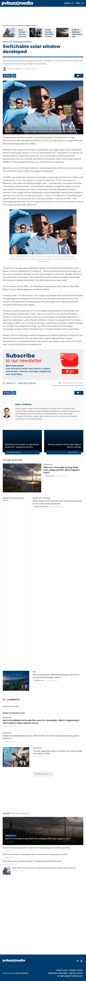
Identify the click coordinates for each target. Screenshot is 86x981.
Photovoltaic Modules (60, 385)
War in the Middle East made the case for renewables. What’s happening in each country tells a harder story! (41, 721)
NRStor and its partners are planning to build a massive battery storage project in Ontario (35, 854)
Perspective (7, 41)
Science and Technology (22, 41)
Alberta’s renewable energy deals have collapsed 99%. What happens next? (62, 470)
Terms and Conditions (57, 973)
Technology (79, 385)
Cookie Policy (62, 970)
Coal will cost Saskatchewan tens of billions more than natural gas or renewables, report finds (36, 848)
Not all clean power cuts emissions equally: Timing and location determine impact (32, 861)
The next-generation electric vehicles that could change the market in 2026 (57, 752)
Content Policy (76, 973)
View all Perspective (41, 774)
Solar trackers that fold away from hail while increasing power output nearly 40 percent (57, 502)
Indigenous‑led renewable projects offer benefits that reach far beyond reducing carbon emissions (41, 737)
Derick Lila (50, 476)
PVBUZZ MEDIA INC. (22, 973)
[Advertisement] (43, 16)
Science (71, 385)
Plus (34, 672)
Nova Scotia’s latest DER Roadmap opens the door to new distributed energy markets (56, 676)
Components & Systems (70, 383)
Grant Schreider (15, 69)
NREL (81, 383)
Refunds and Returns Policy (70, 976)
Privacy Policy (76, 970)
